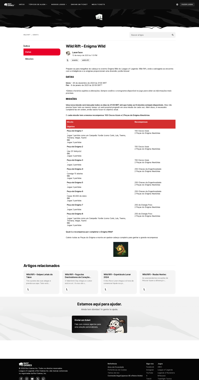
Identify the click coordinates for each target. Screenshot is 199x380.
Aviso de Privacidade (116, 367)
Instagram (150, 370)
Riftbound (161, 376)
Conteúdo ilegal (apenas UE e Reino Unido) (125, 376)
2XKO (160, 367)
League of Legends (165, 370)
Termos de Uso (113, 373)
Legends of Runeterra (166, 373)
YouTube (149, 373)
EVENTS (35, 35)
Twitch (148, 379)
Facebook (150, 367)
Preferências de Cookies (117, 370)
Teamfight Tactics (165, 379)
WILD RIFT (27, 35)
